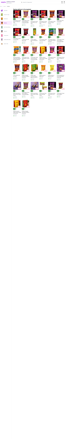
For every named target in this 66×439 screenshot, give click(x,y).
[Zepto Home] (3, 2)
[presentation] (2, 6)
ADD (19, 16)
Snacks (4, 6)
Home (1, 6)
